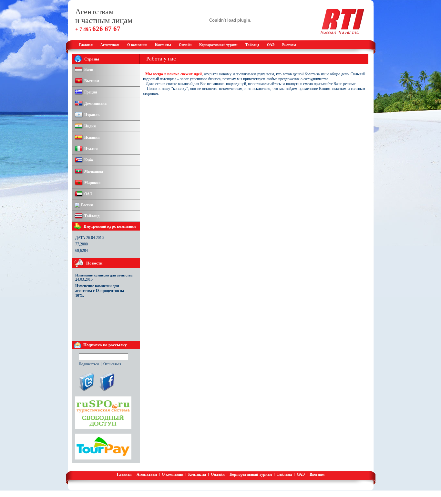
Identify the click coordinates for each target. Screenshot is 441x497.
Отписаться (112, 364)
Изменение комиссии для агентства (104, 275)
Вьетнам (289, 45)
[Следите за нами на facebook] (106, 391)
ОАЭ (270, 45)
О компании (137, 45)
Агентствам (109, 45)
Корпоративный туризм (218, 45)
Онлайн (185, 45)
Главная (86, 45)
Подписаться (89, 364)
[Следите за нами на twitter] (86, 391)
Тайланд (252, 45)
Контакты (163, 45)
